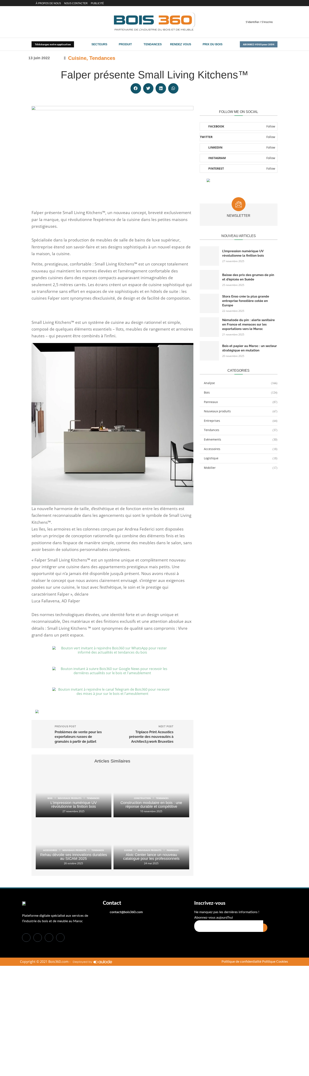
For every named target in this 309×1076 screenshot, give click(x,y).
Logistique (240, 458)
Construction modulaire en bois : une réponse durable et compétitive (151, 805)
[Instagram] (266, 3)
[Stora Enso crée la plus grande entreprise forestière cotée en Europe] (209, 303)
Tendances (153, 44)
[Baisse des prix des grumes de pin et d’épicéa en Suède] (209, 279)
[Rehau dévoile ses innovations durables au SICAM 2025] (73, 844)
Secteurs (99, 44)
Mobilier (240, 468)
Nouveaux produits (240, 411)
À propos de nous (48, 3)
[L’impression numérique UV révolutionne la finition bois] (73, 792)
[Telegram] (276, 3)
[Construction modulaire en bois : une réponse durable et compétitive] (151, 792)
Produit (125, 44)
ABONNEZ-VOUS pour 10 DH (258, 44)
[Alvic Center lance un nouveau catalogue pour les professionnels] (151, 844)
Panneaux (240, 402)
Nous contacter (76, 3)
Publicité (97, 3)
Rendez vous (180, 44)
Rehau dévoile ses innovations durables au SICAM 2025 (73, 857)
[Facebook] (254, 3)
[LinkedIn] (49, 937)
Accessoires (240, 449)
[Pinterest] (271, 3)
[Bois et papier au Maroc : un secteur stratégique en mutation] (209, 350)
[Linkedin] (261, 3)
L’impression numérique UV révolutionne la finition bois (73, 805)
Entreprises (240, 421)
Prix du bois (212, 44)
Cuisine (77, 58)
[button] (136, 88)
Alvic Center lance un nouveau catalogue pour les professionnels (151, 857)
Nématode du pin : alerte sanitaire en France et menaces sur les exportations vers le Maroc (248, 324)
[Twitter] (37, 937)
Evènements (240, 439)
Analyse (240, 383)
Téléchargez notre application (53, 44)
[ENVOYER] (265, 927)
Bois (240, 392)
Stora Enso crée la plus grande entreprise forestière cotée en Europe (245, 301)
